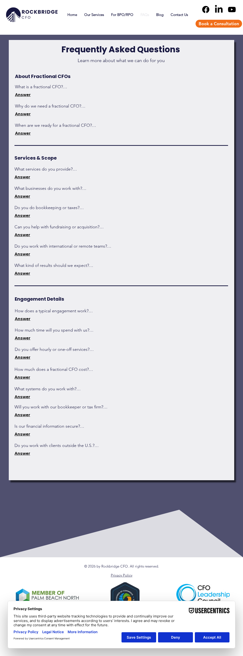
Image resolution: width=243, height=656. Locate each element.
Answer (23, 94)
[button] (94, 14)
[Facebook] (205, 9)
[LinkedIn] (219, 9)
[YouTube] (232, 9)
